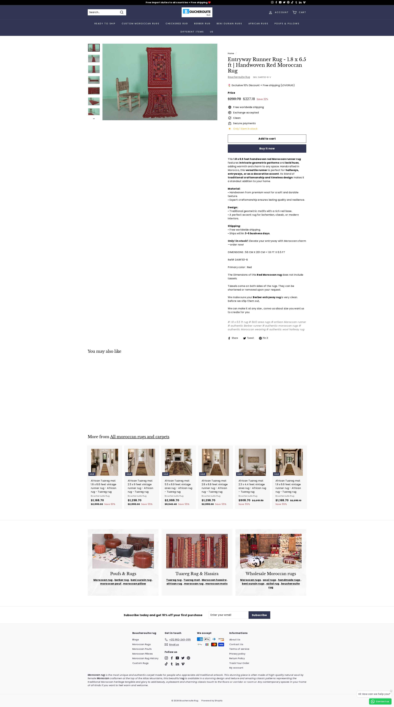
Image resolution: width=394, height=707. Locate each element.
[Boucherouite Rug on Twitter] (183, 658)
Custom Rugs (140, 663)
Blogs (135, 639)
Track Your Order (239, 663)
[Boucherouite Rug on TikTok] (166, 663)
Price (231, 93)
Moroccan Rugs (141, 644)
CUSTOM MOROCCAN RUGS (140, 23)
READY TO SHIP (104, 23)
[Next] (94, 117)
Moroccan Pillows (142, 653)
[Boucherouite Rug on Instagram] (166, 658)
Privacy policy (237, 653)
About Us (234, 639)
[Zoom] (160, 82)
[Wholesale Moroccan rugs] (271, 551)
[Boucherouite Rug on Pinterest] (188, 658)
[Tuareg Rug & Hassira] (197, 551)
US (212, 31)
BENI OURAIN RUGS (229, 23)
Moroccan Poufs (142, 649)
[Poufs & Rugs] (123, 551)
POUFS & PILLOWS (287, 23)
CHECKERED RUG (177, 23)
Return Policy (237, 658)
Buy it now (267, 148)
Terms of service (239, 649)
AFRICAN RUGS (258, 23)
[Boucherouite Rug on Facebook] (171, 658)
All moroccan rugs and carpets (139, 436)
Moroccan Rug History (145, 658)
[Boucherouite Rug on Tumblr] (171, 663)
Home (231, 53)
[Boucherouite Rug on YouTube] (177, 658)
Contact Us (236, 644)
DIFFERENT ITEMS (192, 31)
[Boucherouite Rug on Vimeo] (183, 663)
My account (236, 667)
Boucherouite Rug (239, 77)
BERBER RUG (202, 23)
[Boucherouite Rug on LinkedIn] (177, 663)
